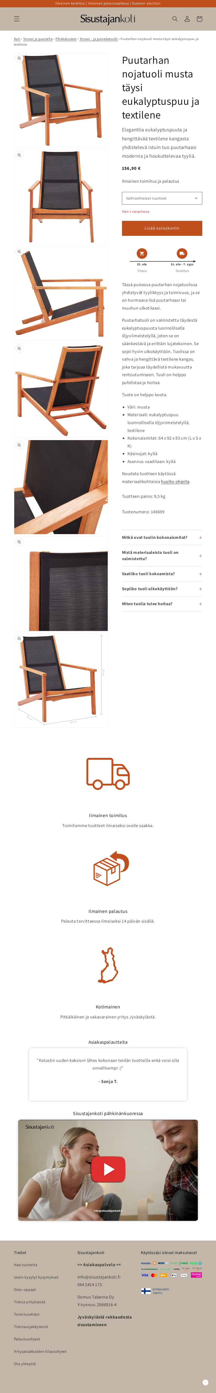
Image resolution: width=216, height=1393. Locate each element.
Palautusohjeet (27, 1338)
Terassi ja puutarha (38, 39)
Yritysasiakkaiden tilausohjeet (40, 1351)
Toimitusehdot (27, 1314)
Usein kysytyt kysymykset (36, 1277)
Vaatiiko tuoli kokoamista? (148, 573)
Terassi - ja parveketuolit (99, 39)
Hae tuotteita (25, 1264)
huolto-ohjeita (175, 481)
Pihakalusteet (66, 39)
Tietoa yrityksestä (29, 1301)
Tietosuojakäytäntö (31, 1326)
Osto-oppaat (25, 1289)
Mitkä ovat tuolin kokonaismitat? (155, 537)
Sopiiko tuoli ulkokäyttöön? (150, 588)
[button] (17, 19)
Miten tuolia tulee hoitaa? (147, 603)
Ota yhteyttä (25, 1363)
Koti (17, 39)
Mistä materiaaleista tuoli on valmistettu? (150, 555)
